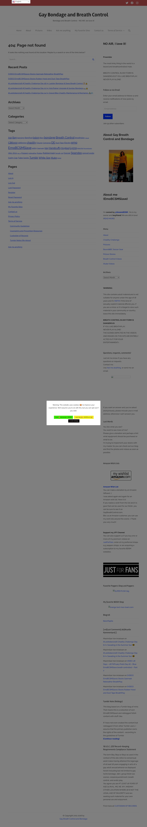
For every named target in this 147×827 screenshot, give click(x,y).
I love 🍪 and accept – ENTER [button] (63, 417)
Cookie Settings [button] (74, 421)
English (18, 1)
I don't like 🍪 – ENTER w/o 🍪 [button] (83, 417)
